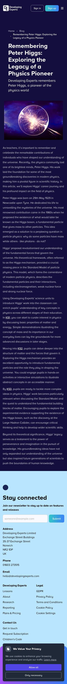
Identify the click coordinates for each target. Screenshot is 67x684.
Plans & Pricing (12, 613)
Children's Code (12, 639)
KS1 (8, 317)
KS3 (9, 389)
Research (8, 602)
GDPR (39, 591)
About (6, 596)
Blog (21, 30)
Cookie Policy (44, 607)
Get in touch (10, 628)
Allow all (33, 667)
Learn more (50, 659)
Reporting (9, 607)
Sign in (37, 8)
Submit (56, 518)
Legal (39, 585)
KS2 (20, 348)
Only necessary (33, 675)
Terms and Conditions (49, 602)
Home (11, 30)
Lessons (7, 591)
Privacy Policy (44, 596)
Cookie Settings (45, 613)
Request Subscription (15, 634)
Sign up (52, 8)
